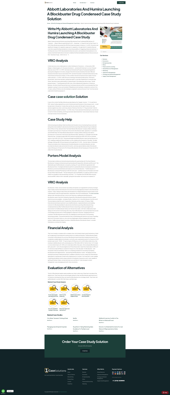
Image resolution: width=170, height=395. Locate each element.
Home (48, 23)
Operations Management (109, 72)
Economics (105, 61)
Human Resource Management (110, 68)
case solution (65, 97)
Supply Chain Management (109, 76)
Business (105, 59)
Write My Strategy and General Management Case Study (65, 23)
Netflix (75, 318)
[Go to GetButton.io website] (3, 393)
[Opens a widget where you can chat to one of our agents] (165, 392)
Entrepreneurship (107, 63)
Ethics (104, 65)
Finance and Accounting (109, 66)
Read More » (49, 320)
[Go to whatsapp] (3, 391)
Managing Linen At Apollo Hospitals (57, 327)
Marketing (105, 70)
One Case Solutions (62, 391)
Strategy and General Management (112, 74)
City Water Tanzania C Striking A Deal (57, 318)
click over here (95, 193)
